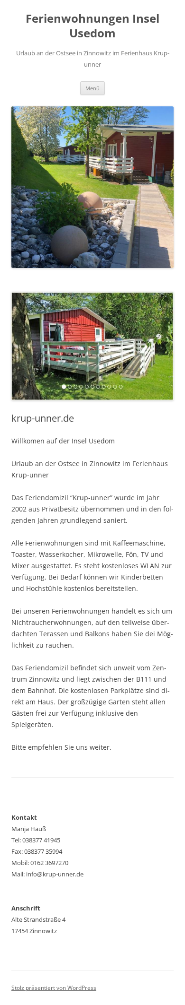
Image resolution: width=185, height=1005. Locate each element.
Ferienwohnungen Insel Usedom (92, 26)
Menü (92, 88)
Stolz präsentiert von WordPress (53, 988)
